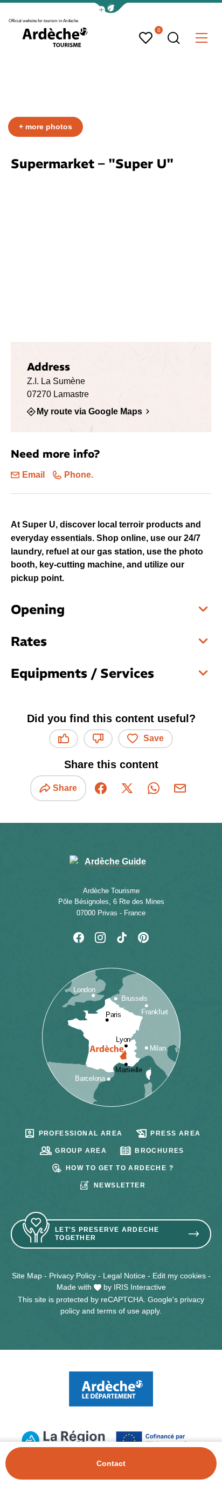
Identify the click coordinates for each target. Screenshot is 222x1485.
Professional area (81, 1133)
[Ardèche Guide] (55, 37)
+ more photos (45, 126)
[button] (111, 8)
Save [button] (153, 738)
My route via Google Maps (89, 411)
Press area (175, 1133)
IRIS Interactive (140, 1287)
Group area (81, 1150)
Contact (111, 1463)
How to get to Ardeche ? (120, 1168)
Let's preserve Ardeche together (107, 1234)
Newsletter (119, 1185)
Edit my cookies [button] (179, 1275)
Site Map (27, 1275)
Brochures (159, 1150)
